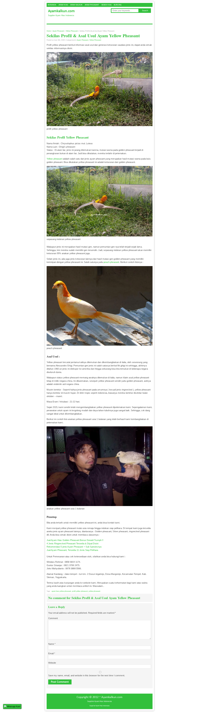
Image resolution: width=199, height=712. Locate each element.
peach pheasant (111, 262)
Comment (53, 618)
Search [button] (145, 10)
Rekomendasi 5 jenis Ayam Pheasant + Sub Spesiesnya (74, 546)
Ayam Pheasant (92, 5)
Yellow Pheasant (72, 31)
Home (49, 31)
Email (51, 653)
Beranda (52, 5)
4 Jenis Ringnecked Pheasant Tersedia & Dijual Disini (72, 543)
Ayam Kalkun (76, 5)
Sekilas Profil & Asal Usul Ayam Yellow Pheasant (93, 35)
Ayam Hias (63, 5)
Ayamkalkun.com (61, 11)
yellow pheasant (94, 591)
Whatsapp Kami (13, 706)
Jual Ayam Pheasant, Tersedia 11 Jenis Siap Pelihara (72, 550)
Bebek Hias (107, 5)
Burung (117, 5)
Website (52, 662)
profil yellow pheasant (80, 591)
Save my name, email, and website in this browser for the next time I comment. (86, 675)
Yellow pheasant (54, 158)
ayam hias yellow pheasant (61, 591)
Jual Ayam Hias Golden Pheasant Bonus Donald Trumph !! (75, 540)
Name (52, 644)
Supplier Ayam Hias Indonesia (99, 706)
